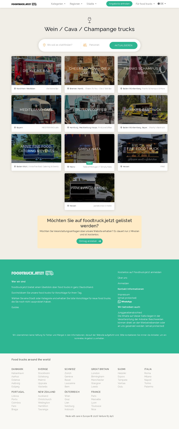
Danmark (17, 369)
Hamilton (43, 406)
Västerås (42, 386)
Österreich (72, 392)
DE (162, 3)
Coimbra (16, 402)
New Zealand (46, 392)
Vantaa (121, 383)
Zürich (68, 373)
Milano (147, 376)
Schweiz (70, 369)
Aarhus (15, 376)
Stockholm (44, 373)
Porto (14, 399)
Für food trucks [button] (144, 4)
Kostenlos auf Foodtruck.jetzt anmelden (139, 272)
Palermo (148, 386)
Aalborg (15, 383)
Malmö (42, 380)
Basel (68, 380)
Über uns (122, 278)
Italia (148, 369)
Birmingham (97, 376)
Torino (147, 383)
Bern (67, 386)
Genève (69, 376)
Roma (147, 373)
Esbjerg (15, 386)
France (96, 392)
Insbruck (69, 409)
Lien (67, 402)
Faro (13, 406)
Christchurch (45, 399)
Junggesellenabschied (130, 312)
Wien (67, 396)
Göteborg (43, 376)
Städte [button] (91, 4)
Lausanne (70, 383)
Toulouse (96, 406)
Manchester (97, 380)
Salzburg (69, 406)
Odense (15, 380)
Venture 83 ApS (106, 416)
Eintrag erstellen (88, 241)
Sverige (43, 369)
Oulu (120, 386)
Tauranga (43, 409)
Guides (15, 307)
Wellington (44, 402)
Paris (93, 396)
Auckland (43, 396)
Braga (14, 409)
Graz (67, 399)
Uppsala (42, 383)
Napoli (147, 380)
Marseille (96, 399)
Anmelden (123, 283)
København (17, 373)
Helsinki (122, 373)
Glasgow (96, 383)
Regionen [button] (75, 4)
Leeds (94, 386)
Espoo (121, 376)
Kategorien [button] (57, 4)
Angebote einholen (119, 3)
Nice (93, 409)
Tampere (122, 380)
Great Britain (100, 369)
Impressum (124, 294)
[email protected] (154, 326)
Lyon (94, 402)
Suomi (121, 369)
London (95, 373)
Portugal (17, 392)
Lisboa (15, 396)
